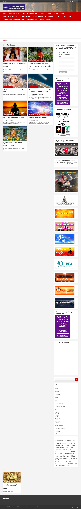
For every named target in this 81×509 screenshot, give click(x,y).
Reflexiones (58, 462)
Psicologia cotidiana (59, 416)
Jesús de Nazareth (67, 454)
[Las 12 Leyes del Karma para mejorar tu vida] (14, 108)
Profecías (57, 415)
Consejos (69, 443)
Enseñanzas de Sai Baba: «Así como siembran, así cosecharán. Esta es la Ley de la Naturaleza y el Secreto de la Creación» (40, 65)
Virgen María (57, 431)
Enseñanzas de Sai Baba (66, 447)
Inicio (4, 13)
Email (66, 56)
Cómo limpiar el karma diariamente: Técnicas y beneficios (38, 118)
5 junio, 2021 (31, 68)
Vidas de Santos (58, 430)
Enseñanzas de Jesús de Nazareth (29, 13)
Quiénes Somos (58, 418)
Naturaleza (57, 410)
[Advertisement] (40, 30)
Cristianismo (57, 394)
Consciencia (63, 443)
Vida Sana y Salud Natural (64, 16)
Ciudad (66, 64)
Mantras (60, 458)
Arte (56, 390)
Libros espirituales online (60, 406)
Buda (74, 440)
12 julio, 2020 (31, 95)
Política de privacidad (21, 506)
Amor (56, 440)
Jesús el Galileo (59, 456)
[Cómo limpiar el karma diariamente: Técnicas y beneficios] (40, 108)
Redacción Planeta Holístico (14, 68)
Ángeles (56, 388)
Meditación (15, 139)
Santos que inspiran (59, 13)
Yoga (56, 433)
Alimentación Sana (58, 387)
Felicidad (56, 451)
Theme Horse (33, 506)
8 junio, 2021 (5, 68)
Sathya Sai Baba (7, 60)
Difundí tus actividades (19, 19)
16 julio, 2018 (5, 146)
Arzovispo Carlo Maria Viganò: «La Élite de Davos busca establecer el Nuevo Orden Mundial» (11, 486)
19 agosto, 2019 (6, 120)
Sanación (57, 464)
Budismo (57, 391)
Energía (63, 445)
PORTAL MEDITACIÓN (38, 16)
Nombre (66, 60)
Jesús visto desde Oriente (60, 404)
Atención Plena (60, 440)
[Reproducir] (56, 154)
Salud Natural (57, 421)
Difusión (56, 396)
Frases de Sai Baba (59, 401)
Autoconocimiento (68, 440)
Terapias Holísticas (25, 16)
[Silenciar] (74, 154)
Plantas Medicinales (50, 16)
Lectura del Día (69, 456)
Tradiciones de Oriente (13, 13)
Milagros (57, 409)
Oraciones (57, 412)
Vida (56, 465)
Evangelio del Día (67, 449)
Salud (73, 462)
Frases (60, 451)
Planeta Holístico (12, 506)
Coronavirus (73, 443)
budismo (57, 442)
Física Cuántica (58, 400)
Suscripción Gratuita (32, 19)
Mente (60, 460)
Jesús (69, 451)
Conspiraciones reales (59, 393)
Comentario (61, 67)
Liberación (56, 458)
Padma (10, 92)
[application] (66, 149)
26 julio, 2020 (5, 92)
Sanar (61, 464)
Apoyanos (41, 19)
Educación (57, 397)
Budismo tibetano (62, 442)
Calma (67, 442)
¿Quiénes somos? (7, 19)
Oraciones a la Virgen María (10, 16)
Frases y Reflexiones (46, 13)
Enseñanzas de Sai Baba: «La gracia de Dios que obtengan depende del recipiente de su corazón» (14, 65)
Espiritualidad (58, 449)
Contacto (48, 19)
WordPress (47, 506)
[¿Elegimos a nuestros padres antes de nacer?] (14, 80)
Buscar (76, 379)
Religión (56, 419)
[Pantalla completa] (76, 154)
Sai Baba (68, 462)
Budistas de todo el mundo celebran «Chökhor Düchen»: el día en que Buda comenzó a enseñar (13, 144)
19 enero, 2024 (6, 490)
